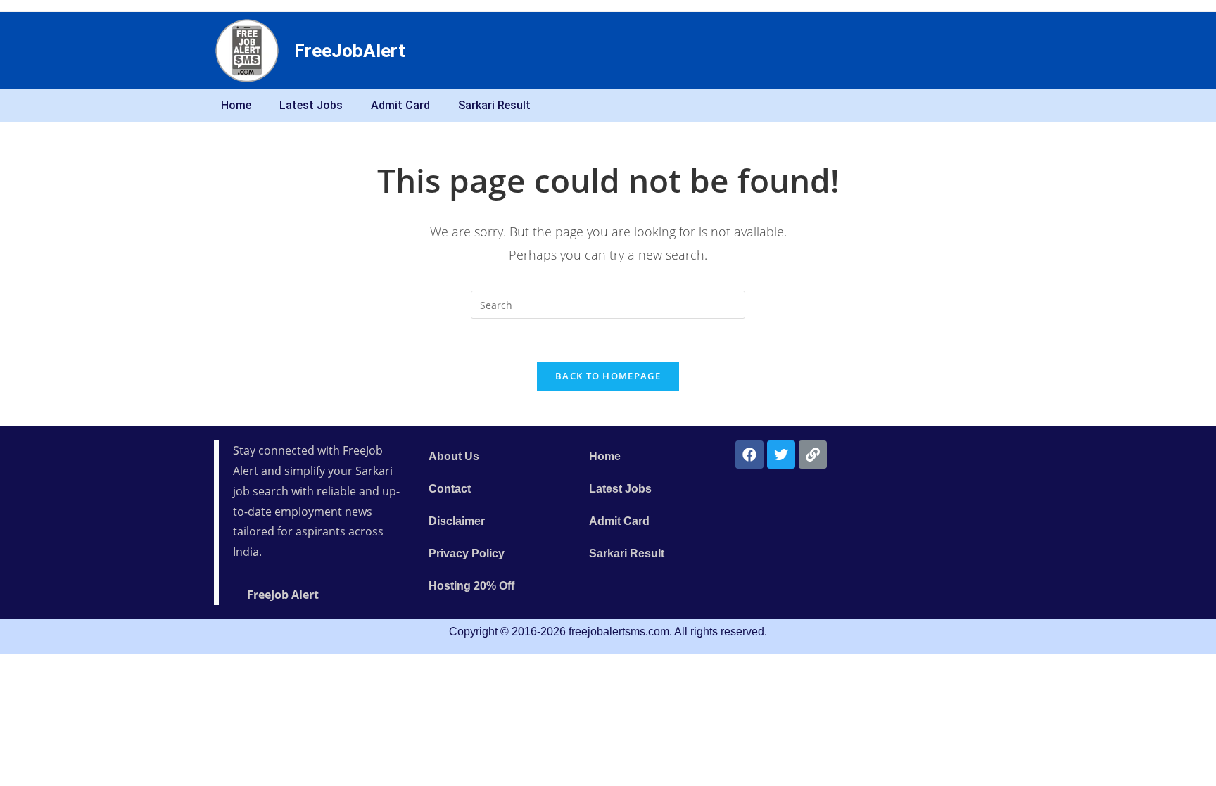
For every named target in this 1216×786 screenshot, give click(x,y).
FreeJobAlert (349, 50)
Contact (450, 489)
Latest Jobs (311, 105)
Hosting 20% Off (471, 586)
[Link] (813, 454)
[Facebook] (749, 454)
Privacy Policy (467, 553)
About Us (454, 456)
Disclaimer (457, 521)
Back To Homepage (608, 375)
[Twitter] (781, 454)
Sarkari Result (494, 105)
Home (236, 105)
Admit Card (400, 105)
